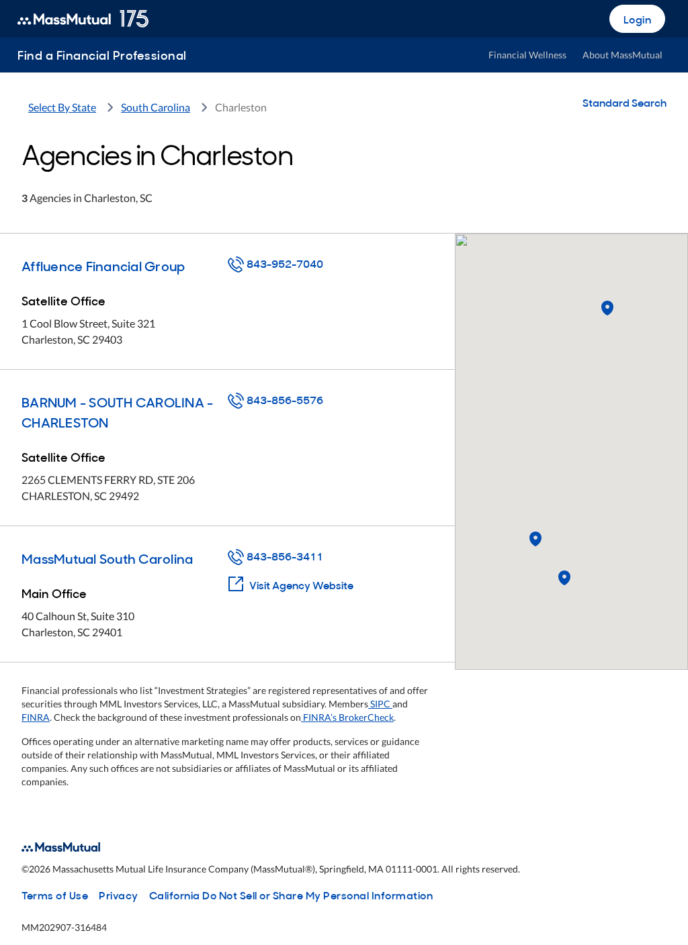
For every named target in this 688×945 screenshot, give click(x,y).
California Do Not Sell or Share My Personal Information (291, 895)
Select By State (62, 107)
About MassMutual (622, 54)
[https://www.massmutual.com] (82, 18)
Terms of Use (55, 895)
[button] (535, 540)
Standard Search (624, 102)
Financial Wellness (527, 54)
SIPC (380, 703)
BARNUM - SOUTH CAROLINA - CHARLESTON (117, 411)
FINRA (36, 717)
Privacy (118, 895)
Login (638, 19)
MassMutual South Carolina (107, 558)
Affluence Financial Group (103, 265)
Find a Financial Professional (102, 55)
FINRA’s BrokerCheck (347, 717)
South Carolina (155, 107)
